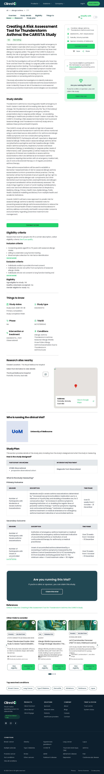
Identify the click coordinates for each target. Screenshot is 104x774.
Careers (66, 713)
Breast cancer (9, 742)
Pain (84, 754)
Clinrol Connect (29, 706)
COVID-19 (46, 748)
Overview (12, 15)
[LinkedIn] (6, 723)
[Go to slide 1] (50, 674)
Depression (67, 757)
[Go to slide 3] (55, 674)
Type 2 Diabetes (43, 688)
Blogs (66, 710)
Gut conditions (9, 757)
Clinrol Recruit (29, 710)
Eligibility (38, 15)
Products (34, 3)
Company (59, 3)
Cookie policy (95, 770)
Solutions (46, 3)
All (7, 10)
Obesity (26, 742)
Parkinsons (82, 688)
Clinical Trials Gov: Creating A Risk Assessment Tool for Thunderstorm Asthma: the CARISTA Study (44, 607)
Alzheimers (70, 688)
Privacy (73, 770)
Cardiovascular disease (91, 757)
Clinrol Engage (29, 713)
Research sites (49, 710)
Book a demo (93, 4)
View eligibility (14, 667)
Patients (47, 713)
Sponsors (47, 706)
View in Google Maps (83, 401)
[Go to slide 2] (53, 674)
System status (89, 710)
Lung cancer (67, 742)
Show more (11, 559)
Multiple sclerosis (10, 748)
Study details (25, 15)
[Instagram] (11, 723)
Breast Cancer (13, 688)
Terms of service (83, 770)
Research (19, 18)
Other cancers (29, 757)
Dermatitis (57, 688)
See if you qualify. (26, 239)
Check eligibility (75, 67)
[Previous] (6, 645)
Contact (67, 717)
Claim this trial (81, 96)
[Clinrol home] (10, 3)
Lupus (93, 688)
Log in (83, 4)
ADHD (45, 754)
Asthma (85, 748)
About (66, 706)
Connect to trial (32, 225)
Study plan (31, 18)
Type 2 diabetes (29, 748)
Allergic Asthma (17, 10)
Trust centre (88, 706)
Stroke (26, 754)
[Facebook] (15, 723)
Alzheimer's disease (70, 754)
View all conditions (10, 761)
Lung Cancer (28, 688)
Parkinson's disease (50, 757)
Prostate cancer (9, 754)
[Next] (97, 645)
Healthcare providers (51, 717)
